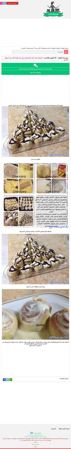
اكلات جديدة (38, 48)
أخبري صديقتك (30, 48)
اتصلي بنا (23, 48)
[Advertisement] (35, 32)
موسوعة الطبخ (63, 58)
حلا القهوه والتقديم (50, 58)
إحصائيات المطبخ (56, 48)
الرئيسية (53, 428)
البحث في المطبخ (46, 48)
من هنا (21, 440)
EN (1, 3)
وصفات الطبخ (65, 48)
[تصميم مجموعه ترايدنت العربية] (35, 433)
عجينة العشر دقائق (64, 428)
